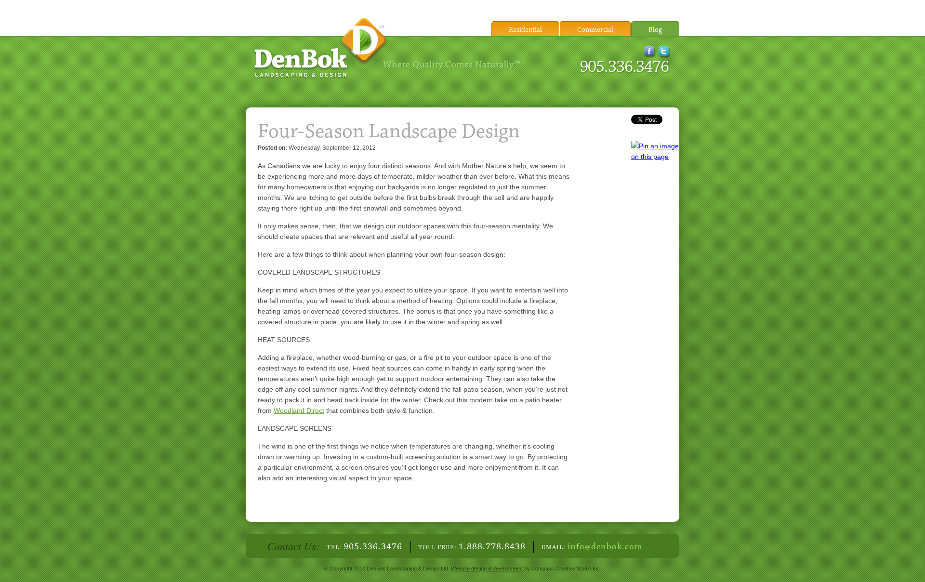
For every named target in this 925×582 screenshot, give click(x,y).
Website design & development (487, 568)
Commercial (595, 30)
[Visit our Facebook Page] (650, 56)
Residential (525, 30)
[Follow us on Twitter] (665, 56)
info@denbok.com (605, 547)
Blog (655, 30)
